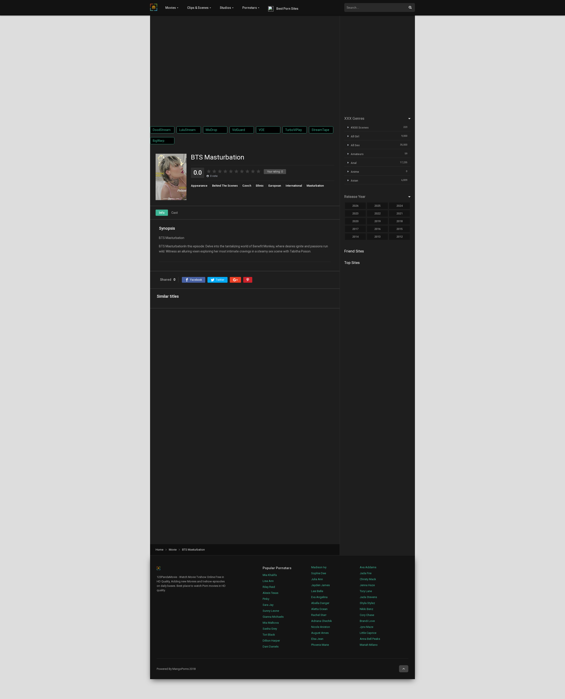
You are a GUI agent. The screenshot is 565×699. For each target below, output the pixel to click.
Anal (353, 163)
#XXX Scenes (360, 127)
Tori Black (269, 634)
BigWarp (158, 140)
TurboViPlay (293, 130)
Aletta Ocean (319, 609)
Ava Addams (368, 567)
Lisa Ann (268, 581)
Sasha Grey (270, 628)
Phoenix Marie (320, 644)
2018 (399, 221)
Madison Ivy (318, 567)
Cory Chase (367, 615)
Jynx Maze (366, 627)
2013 (377, 236)
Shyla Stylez (367, 603)
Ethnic (260, 185)
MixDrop (211, 130)
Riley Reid (269, 587)
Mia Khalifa (270, 575)
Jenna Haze (367, 585)
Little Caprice (368, 633)
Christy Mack (368, 579)
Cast (174, 212)
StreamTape (320, 130)
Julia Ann (317, 579)
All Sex (355, 145)
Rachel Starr (318, 615)
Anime (355, 171)
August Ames (320, 633)
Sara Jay (268, 604)
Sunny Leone (271, 610)
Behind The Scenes (225, 185)
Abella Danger (320, 603)
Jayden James (320, 585)
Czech (246, 185)
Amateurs (357, 154)
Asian (354, 180)
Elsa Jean (317, 638)
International (294, 185)
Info (162, 212)
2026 (355, 205)
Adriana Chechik (321, 621)
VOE (262, 130)
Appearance (199, 185)
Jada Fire (365, 573)
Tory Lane (366, 591)
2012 (399, 236)
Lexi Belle (317, 591)
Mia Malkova (271, 622)
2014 (355, 236)
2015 (399, 229)
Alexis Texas (270, 593)
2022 (377, 213)
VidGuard (238, 130)
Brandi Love (367, 621)
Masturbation (315, 185)
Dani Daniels (271, 646)
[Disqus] (245, 369)
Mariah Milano (369, 644)
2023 (355, 213)
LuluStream (187, 130)
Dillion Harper (271, 640)
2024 (399, 205)
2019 (377, 221)
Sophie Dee (318, 573)
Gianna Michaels (273, 616)
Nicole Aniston (320, 627)
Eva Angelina (319, 597)
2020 (355, 221)
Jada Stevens (368, 597)
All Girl (355, 136)
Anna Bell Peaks (370, 638)
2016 (377, 229)
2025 (377, 205)
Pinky (266, 598)
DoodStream (162, 130)
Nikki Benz (366, 609)
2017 (355, 229)
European (274, 185)
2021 (399, 213)
